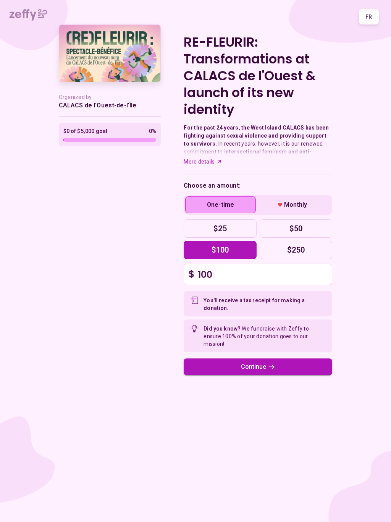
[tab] (220, 204)
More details (199, 162)
